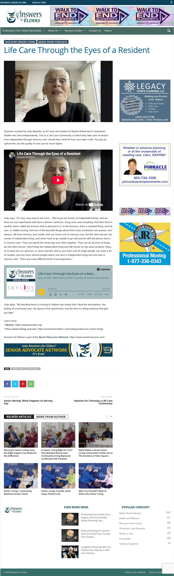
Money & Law (126, 533)
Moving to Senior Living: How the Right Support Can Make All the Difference (20, 452)
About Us (53, 30)
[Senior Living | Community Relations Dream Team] (21, 476)
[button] (168, 31)
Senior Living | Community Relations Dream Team (18, 492)
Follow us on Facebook (135, 572)
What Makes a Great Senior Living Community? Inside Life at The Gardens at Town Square (96, 452)
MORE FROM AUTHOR (51, 417)
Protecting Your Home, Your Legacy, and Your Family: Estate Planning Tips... (95, 517)
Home (6, 38)
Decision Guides (73, 30)
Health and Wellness (129, 518)
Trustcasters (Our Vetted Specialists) (21, 30)
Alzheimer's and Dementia (132, 528)
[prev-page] (107, 416)
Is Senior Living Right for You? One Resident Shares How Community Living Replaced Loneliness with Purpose (56, 454)
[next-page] (111, 416)
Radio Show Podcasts (52, 41)
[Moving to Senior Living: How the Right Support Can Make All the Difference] (21, 435)
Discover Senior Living (21, 38)
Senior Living (18, 369)
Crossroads (124, 538)
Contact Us (95, 30)
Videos (108, 30)
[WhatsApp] (30, 384)
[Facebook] (171, 2)
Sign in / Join (39, 2)
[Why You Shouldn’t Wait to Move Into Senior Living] (96, 476)
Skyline (9, 324)
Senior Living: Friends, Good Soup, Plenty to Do (56, 492)
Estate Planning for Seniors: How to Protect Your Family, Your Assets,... (96, 533)
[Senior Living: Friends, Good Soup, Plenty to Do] (58, 476)
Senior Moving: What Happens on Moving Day (28, 402)
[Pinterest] (23, 384)
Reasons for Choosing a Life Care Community (93, 402)
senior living (19, 329)
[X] (15, 384)
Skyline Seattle (33, 369)
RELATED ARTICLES (19, 417)
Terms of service (156, 572)
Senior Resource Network (53, 337)
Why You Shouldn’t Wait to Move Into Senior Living (93, 492)
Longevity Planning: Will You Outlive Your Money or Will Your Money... (96, 550)
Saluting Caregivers (128, 544)
